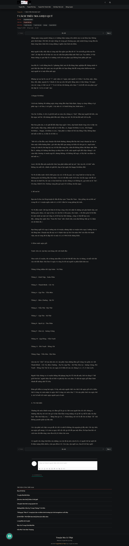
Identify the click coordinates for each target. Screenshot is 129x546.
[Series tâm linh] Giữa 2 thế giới (27, 499)
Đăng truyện (69, 7)
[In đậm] (39, 469)
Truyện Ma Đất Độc (23, 495)
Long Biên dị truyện (23, 521)
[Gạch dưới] (44, 469)
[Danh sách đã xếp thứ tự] (49, 469)
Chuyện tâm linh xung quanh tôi (27, 504)
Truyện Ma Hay (31, 7)
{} (61, 468)
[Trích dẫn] (54, 469)
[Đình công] (47, 469)
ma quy (45, 25)
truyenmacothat (28, 19)
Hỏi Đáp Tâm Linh (58, 7)
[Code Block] (57, 469)
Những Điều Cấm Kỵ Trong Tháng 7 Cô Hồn (31, 508)
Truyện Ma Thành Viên (44, 7)
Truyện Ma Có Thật (64, 537)
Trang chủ (19, 12)
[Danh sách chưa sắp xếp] (52, 469)
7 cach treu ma (28, 25)
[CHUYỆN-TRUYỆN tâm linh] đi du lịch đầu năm (32, 516)
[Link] (59, 469)
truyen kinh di (52, 25)
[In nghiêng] (42, 469)
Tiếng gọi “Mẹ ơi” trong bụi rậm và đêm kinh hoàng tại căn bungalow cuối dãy (42, 512)
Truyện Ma (22, 7)
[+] (64, 468)
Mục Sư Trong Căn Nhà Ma (25, 525)
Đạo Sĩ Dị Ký (21, 491)
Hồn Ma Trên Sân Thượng (25, 529)
